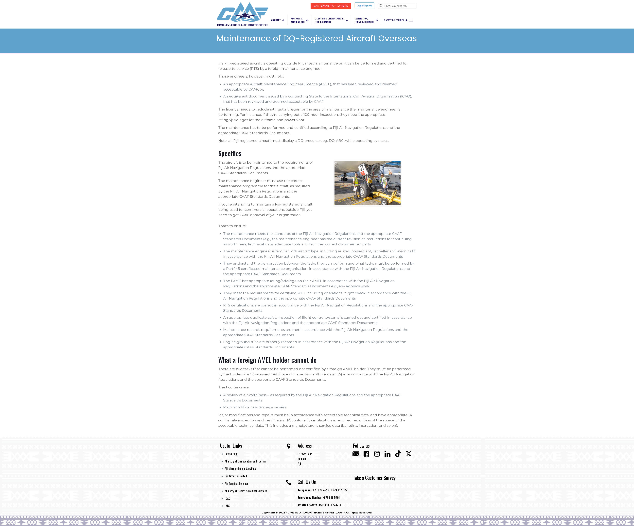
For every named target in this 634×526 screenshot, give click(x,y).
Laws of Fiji (231, 454)
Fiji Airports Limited (236, 476)
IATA (227, 506)
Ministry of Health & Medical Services (246, 491)
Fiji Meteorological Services (240, 468)
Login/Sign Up (364, 5)
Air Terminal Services (236, 483)
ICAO (227, 498)
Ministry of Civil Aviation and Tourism (245, 461)
